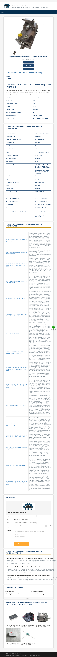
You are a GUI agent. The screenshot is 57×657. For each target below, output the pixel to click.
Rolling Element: (10, 133)
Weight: (8, 106)
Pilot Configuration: (11, 158)
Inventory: (9, 100)
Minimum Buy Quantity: (12, 103)
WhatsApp (28, 65)
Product (14, 14)
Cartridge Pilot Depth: (12, 201)
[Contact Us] (53, 328)
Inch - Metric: (9, 161)
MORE (27, 598)
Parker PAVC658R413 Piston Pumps (16, 465)
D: (6, 215)
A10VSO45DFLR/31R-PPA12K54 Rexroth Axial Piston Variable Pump (17, 352)
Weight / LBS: (9, 195)
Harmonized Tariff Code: (12, 182)
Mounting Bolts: (10, 142)
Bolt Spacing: (9, 204)
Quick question (8, 527)
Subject (8, 522)
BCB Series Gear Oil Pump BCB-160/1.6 (17, 298)
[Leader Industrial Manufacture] (7, 6)
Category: (8, 97)
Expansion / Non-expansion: (13, 139)
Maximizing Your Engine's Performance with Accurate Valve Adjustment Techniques (30, 558)
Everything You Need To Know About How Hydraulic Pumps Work (28, 576)
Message (8, 530)
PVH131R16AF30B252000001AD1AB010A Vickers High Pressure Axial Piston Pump (17, 369)
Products (9, 14)
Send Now (21, 544)
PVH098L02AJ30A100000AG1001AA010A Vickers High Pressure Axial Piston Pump (17, 437)
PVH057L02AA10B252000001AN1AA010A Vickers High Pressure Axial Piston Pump (17, 483)
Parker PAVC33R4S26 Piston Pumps (16, 405)
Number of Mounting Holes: (13, 112)
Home (5, 14)
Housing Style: (10, 118)
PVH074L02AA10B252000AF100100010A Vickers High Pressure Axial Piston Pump (17, 386)
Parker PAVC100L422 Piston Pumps (15, 334)
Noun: (7, 185)
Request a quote (10, 1)
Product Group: (10, 109)
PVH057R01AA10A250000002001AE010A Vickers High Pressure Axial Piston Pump (17, 265)
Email (8, 516)
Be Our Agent (28, 69)
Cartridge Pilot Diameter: (13, 198)
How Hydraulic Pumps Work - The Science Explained (24, 567)
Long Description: (10, 165)
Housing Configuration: (12, 155)
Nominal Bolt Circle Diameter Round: (16, 212)
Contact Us (11, 653)
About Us (6, 653)
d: (6, 207)
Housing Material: (10, 136)
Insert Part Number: (11, 149)
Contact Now (28, 62)
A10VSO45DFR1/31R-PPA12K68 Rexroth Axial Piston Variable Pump (16, 315)
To (7, 519)
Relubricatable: (10, 146)
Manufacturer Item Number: (13, 192)
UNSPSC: (8, 179)
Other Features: (10, 176)
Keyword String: (10, 188)
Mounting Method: (11, 115)
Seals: (7, 152)
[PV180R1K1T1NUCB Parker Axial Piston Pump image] (28, 34)
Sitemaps (22, 653)
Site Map (17, 653)
